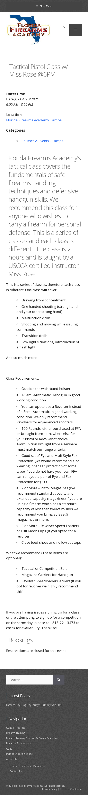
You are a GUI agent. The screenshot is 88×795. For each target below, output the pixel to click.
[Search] (58, 680)
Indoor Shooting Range (19, 754)
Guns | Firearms (15, 728)
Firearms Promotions (18, 743)
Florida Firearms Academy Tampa (34, 120)
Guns (9, 748)
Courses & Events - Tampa (42, 140)
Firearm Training (15, 733)
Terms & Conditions (71, 788)
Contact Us (16, 771)
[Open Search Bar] (63, 26)
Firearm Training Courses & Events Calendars (32, 738)
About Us (11, 759)
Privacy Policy (49, 788)
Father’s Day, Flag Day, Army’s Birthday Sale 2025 (34, 705)
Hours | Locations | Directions (27, 766)
